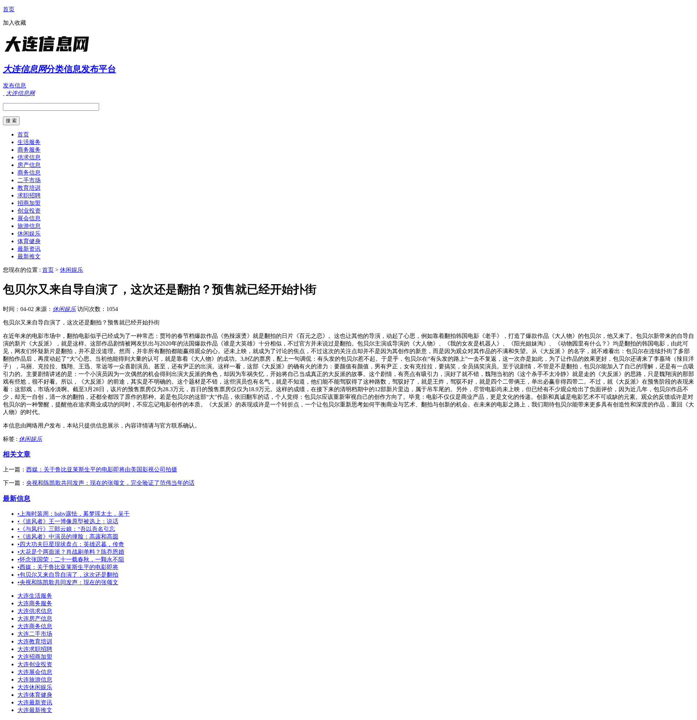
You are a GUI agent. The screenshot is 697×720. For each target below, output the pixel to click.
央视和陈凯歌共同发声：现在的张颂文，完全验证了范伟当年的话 (110, 483)
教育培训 (29, 188)
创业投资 (29, 211)
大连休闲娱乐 (34, 687)
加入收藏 (14, 23)
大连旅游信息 (34, 679)
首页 (9, 9)
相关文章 (16, 454)
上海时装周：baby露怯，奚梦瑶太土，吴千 (73, 514)
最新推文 (29, 256)
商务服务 (29, 150)
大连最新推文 (34, 710)
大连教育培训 (34, 641)
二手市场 (29, 180)
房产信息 (29, 165)
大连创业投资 (34, 664)
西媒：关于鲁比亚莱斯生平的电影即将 (67, 567)
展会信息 (29, 218)
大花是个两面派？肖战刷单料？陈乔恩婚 (70, 552)
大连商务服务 (34, 603)
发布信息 (14, 85)
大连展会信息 (34, 672)
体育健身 (29, 241)
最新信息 (16, 498)
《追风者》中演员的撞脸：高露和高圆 (67, 536)
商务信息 (29, 172)
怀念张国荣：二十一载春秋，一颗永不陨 (70, 559)
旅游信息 (29, 226)
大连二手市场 (34, 634)
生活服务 (29, 142)
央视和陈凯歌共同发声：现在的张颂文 (67, 582)
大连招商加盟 (34, 657)
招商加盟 (29, 203)
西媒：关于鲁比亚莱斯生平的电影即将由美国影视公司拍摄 (101, 469)
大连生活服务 (34, 596)
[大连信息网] (48, 52)
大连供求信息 (34, 611)
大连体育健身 (34, 695)
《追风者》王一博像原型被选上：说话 (67, 521)
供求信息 (29, 157)
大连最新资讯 (34, 702)
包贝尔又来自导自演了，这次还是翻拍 (67, 575)
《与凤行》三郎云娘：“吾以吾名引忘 (66, 529)
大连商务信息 (34, 626)
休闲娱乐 (29, 233)
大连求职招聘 (34, 649)
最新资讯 (29, 249)
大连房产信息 (34, 618)
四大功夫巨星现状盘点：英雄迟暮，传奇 (70, 544)
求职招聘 (29, 195)
